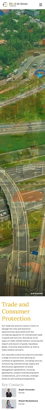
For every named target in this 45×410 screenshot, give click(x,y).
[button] (31, 293)
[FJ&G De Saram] (15, 4)
